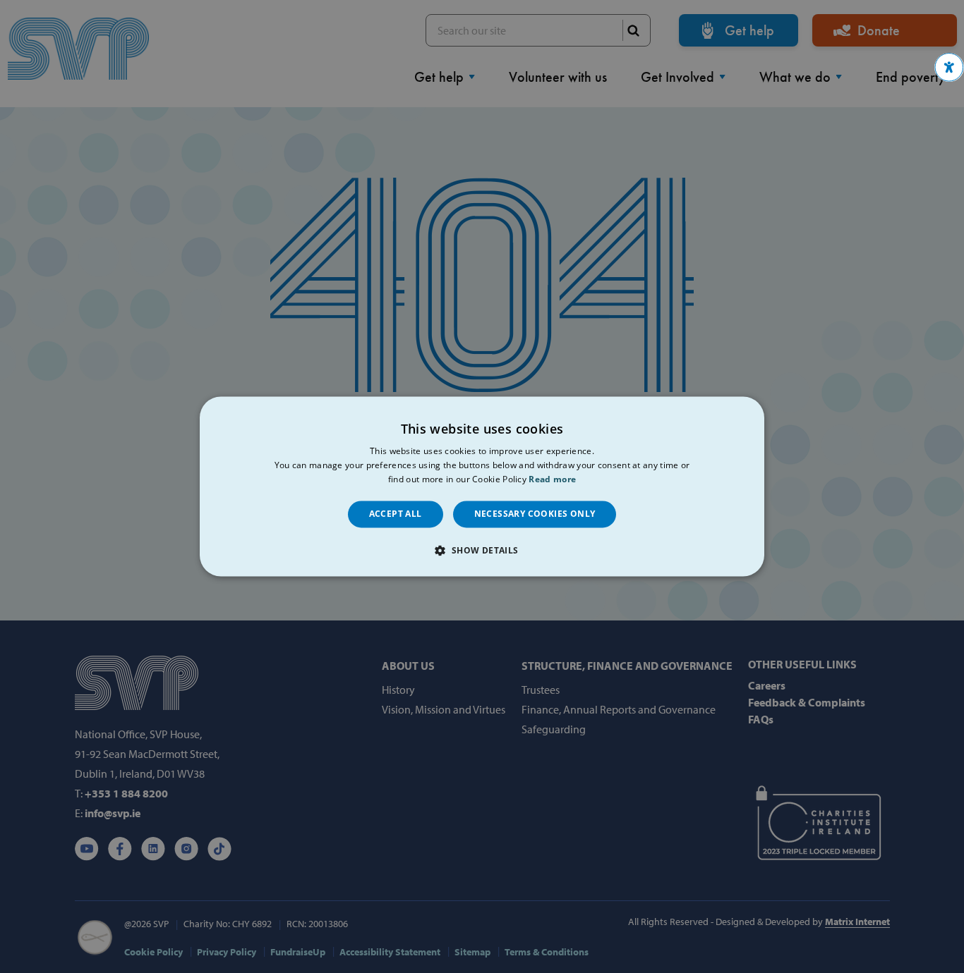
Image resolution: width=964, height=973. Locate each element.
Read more (552, 479)
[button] (949, 67)
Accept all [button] (395, 514)
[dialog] (482, 486)
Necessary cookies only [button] (535, 514)
